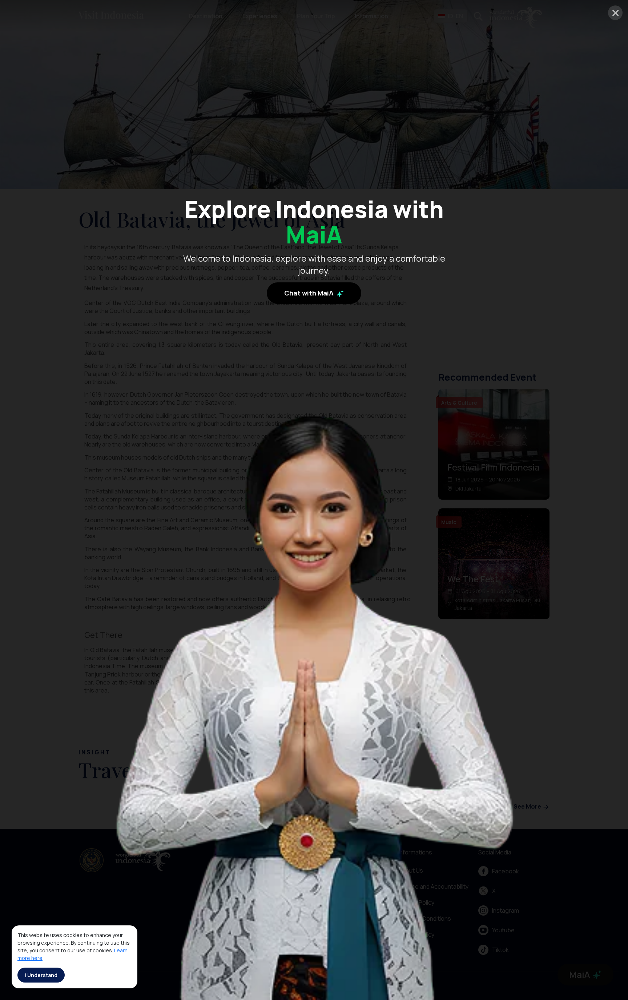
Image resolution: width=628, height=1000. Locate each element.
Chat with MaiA (309, 292)
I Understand (41, 975)
